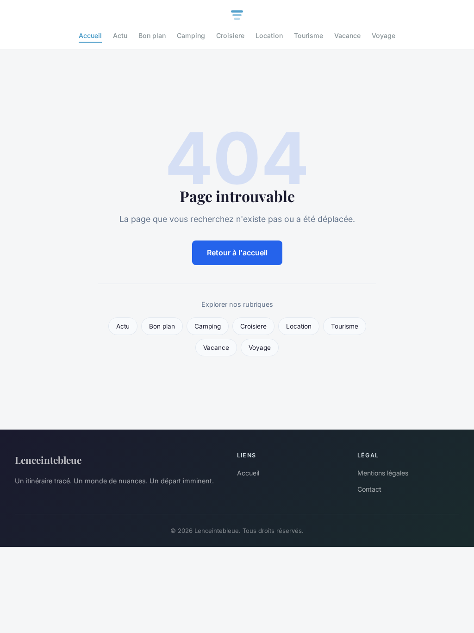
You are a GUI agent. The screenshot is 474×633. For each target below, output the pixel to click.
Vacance (347, 35)
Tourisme (308, 35)
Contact (369, 489)
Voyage (383, 35)
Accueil (90, 35)
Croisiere (230, 35)
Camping (191, 35)
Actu (120, 35)
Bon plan (152, 35)
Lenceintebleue (48, 459)
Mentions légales (382, 473)
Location (269, 35)
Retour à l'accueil (237, 252)
